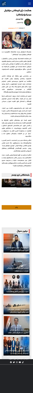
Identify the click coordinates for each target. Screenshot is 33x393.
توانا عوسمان (19, 19)
